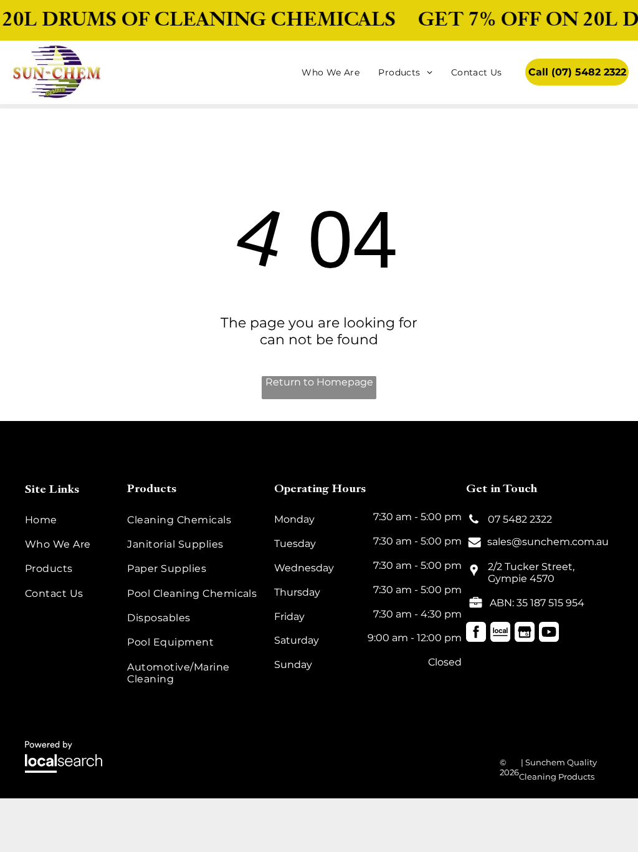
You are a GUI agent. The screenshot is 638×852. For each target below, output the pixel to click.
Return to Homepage (319, 382)
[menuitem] (330, 72)
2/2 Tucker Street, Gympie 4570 (531, 572)
